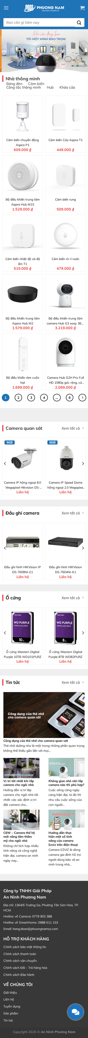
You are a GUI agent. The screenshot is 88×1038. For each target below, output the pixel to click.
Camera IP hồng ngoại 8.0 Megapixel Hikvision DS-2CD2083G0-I (22, 485)
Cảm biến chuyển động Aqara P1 (22, 142)
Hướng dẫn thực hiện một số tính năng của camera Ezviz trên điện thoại (63, 838)
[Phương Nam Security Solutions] (44, 8)
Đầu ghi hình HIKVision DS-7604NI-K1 (65, 569)
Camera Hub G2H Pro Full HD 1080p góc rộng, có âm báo (65, 380)
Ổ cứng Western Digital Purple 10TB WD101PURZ (22, 654)
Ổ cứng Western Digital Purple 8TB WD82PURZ (65, 654)
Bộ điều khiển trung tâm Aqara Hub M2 (23, 320)
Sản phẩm (10, 1013)
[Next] (83, 463)
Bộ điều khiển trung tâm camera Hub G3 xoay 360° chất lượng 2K (65, 321)
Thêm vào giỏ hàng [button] (25, 132)
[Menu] (6, 7)
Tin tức (8, 1020)
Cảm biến (36, 83)
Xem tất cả (71, 428)
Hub (50, 87)
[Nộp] (79, 22)
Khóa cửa (67, 87)
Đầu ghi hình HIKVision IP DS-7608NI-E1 (22, 569)
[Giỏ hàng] (82, 8)
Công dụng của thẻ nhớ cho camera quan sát (35, 740)
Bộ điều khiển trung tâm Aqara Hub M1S (23, 201)
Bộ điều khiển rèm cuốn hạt (22, 380)
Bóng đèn (14, 83)
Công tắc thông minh (23, 87)
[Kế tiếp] (82, 398)
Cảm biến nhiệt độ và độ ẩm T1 (22, 261)
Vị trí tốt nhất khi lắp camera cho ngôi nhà (18, 783)
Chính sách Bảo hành (18, 975)
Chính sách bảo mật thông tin (24, 947)
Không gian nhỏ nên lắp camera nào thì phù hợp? (66, 783)
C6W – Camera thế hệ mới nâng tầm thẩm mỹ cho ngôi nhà (19, 836)
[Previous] (5, 463)
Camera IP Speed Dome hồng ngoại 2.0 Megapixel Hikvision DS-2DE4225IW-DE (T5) (65, 485)
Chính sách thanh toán (19, 954)
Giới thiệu (10, 993)
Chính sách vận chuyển (20, 961)
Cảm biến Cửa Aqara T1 (66, 140)
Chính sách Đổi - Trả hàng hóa (25, 968)
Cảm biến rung (65, 199)
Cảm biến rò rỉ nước (65, 259)
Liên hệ (8, 999)
